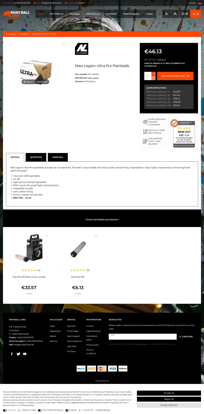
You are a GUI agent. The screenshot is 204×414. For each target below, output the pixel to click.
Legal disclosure (93, 331)
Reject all (169, 399)
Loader (149, 14)
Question (36, 157)
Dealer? (81, 3)
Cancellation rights (92, 338)
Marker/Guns (93, 14)
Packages (75, 14)
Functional (88, 410)
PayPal (73, 410)
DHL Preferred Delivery (53, 410)
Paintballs (111, 14)
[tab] (16, 157)
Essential (12, 410)
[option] (28, 264)
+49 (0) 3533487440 (34, 341)
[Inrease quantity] (153, 74)
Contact (192, 3)
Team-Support (73, 336)
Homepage (11, 34)
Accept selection (169, 405)
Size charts (72, 346)
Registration (55, 331)
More (96, 22)
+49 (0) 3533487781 (24, 337)
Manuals (57, 157)
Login (52, 326)
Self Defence (56, 14)
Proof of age (72, 331)
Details (15, 157)
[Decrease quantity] (153, 78)
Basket (53, 336)
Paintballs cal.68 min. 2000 (44, 34)
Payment (71, 326)
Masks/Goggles (131, 14)
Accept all (169, 393)
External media (29, 410)
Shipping (162, 60)
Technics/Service (74, 341)
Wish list (53, 341)
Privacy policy (92, 345)
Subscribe (187, 336)
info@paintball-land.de (51, 3)
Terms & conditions (91, 352)
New (40, 14)
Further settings (103, 410)
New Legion (93, 78)
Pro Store (71, 351)
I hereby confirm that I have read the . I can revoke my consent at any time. (142, 344)
